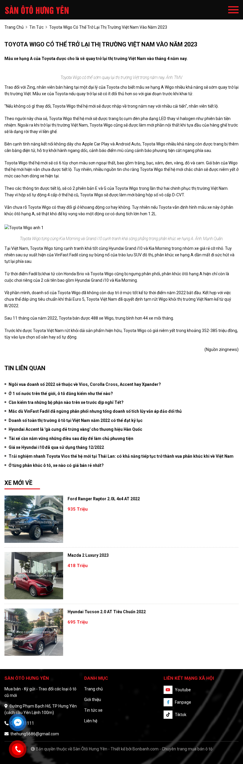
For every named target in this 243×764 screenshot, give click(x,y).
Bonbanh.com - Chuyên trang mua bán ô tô (172, 749)
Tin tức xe (93, 710)
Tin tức (36, 27)
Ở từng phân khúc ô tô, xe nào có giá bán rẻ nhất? (56, 465)
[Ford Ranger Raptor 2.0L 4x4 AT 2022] (33, 519)
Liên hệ (90, 720)
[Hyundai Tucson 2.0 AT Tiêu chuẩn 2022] (33, 632)
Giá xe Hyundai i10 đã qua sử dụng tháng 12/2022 (56, 447)
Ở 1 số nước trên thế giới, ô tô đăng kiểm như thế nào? (61, 393)
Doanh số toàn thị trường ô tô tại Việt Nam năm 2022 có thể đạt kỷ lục (76, 420)
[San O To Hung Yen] (37, 10)
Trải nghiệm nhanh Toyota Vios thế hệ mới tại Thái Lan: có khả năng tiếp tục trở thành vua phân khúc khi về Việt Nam (121, 456)
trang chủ (14, 27)
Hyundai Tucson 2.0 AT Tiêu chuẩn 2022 (107, 611)
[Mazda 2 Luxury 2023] (33, 575)
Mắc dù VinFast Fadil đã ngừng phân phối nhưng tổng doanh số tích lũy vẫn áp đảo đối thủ (95, 411)
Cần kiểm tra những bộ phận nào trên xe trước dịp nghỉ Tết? (66, 402)
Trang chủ (93, 689)
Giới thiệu (92, 699)
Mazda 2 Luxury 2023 (88, 555)
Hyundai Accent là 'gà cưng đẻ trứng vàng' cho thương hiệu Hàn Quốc (75, 429)
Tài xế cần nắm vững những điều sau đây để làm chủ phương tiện (71, 438)
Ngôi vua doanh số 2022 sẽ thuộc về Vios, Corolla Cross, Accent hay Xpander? (85, 384)
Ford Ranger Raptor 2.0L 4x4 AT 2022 (104, 498)
